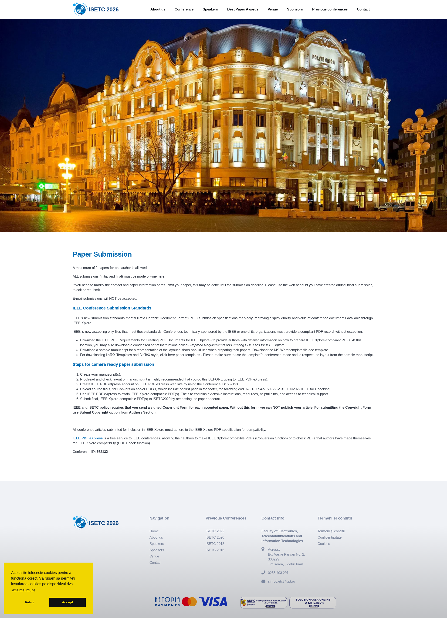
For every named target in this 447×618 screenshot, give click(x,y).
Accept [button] (67, 602)
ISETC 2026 (104, 9)
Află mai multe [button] (23, 590)
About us (157, 9)
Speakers (210, 9)
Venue (273, 9)
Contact (363, 9)
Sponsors (295, 9)
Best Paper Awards (242, 9)
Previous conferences (330, 9)
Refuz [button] (29, 602)
